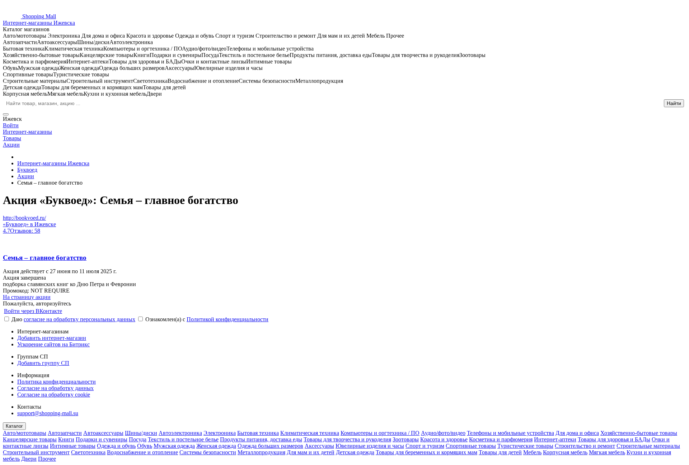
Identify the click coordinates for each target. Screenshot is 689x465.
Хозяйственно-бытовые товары (638, 433)
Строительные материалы (648, 446)
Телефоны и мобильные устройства (510, 433)
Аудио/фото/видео (443, 433)
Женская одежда (216, 446)
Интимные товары (72, 446)
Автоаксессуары (103, 433)
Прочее (47, 459)
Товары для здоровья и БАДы (614, 439)
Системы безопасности (207, 452)
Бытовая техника (258, 433)
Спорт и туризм (425, 446)
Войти (11, 125)
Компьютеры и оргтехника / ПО (380, 433)
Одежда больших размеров (270, 446)
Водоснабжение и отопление (142, 452)
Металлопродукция (261, 452)
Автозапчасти (65, 433)
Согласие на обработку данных (55, 388)
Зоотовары (406, 439)
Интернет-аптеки (555, 439)
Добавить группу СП (43, 363)
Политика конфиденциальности (56, 382)
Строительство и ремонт (585, 446)
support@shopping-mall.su (47, 413)
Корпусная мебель (565, 452)
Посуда (137, 439)
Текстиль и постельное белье (183, 439)
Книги (66, 439)
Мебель (532, 452)
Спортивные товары (471, 446)
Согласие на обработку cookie (53, 395)
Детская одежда (355, 452)
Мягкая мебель (607, 452)
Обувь (144, 446)
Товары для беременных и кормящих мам (426, 452)
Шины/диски (141, 433)
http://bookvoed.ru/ (24, 218)
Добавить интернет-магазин (51, 338)
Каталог (14, 426)
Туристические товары (525, 446)
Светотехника (88, 452)
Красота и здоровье (444, 439)
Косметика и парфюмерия (501, 439)
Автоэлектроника (180, 433)
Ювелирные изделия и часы (370, 446)
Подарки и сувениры (101, 439)
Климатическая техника (309, 433)
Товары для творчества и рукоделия (347, 439)
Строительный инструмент (36, 452)
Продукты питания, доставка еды (261, 439)
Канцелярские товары (30, 439)
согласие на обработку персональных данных (79, 319)
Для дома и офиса (577, 433)
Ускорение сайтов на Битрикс (53, 344)
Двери (29, 459)
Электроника (219, 433)
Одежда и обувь (116, 446)
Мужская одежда (174, 446)
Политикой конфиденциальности (227, 319)
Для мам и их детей (310, 452)
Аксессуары (319, 446)
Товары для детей (500, 452)
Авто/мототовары (24, 433)
